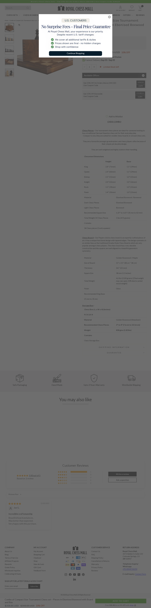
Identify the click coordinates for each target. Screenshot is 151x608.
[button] (109, 17)
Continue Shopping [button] (75, 53)
